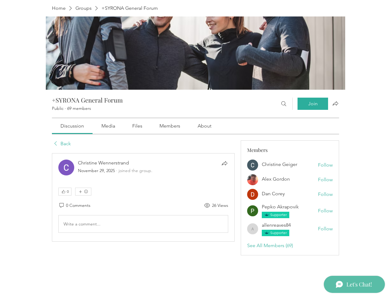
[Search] (283, 104)
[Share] (224, 163)
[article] (143, 197)
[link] (72, 126)
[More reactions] (83, 192)
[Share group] (335, 103)
